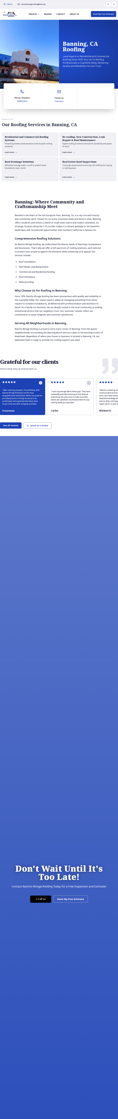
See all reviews (10, 425)
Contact (60, 14)
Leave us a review (39, 425)
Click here (59, 101)
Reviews (48, 14)
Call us (9, 4)
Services (33, 14)
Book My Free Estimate (103, 14)
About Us (74, 14)
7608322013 (22, 101)
